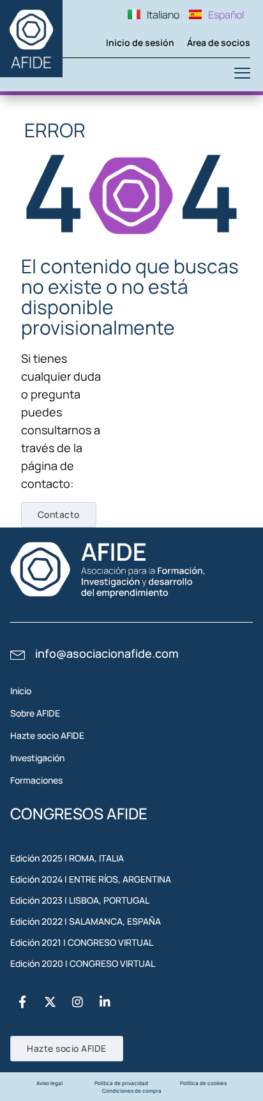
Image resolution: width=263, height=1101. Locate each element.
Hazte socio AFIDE (47, 735)
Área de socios (218, 42)
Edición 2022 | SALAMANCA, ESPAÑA (85, 921)
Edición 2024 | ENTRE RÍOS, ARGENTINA (90, 879)
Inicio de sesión (140, 42)
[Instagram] (77, 1001)
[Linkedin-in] (105, 1001)
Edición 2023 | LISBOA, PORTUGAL (79, 900)
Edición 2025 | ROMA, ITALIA (67, 858)
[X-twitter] (50, 1001)
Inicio (20, 691)
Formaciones (36, 780)
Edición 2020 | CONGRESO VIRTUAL (82, 963)
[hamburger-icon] (242, 74)
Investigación (37, 758)
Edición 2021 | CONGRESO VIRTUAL (81, 942)
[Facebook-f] (22, 1001)
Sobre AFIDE (35, 713)
